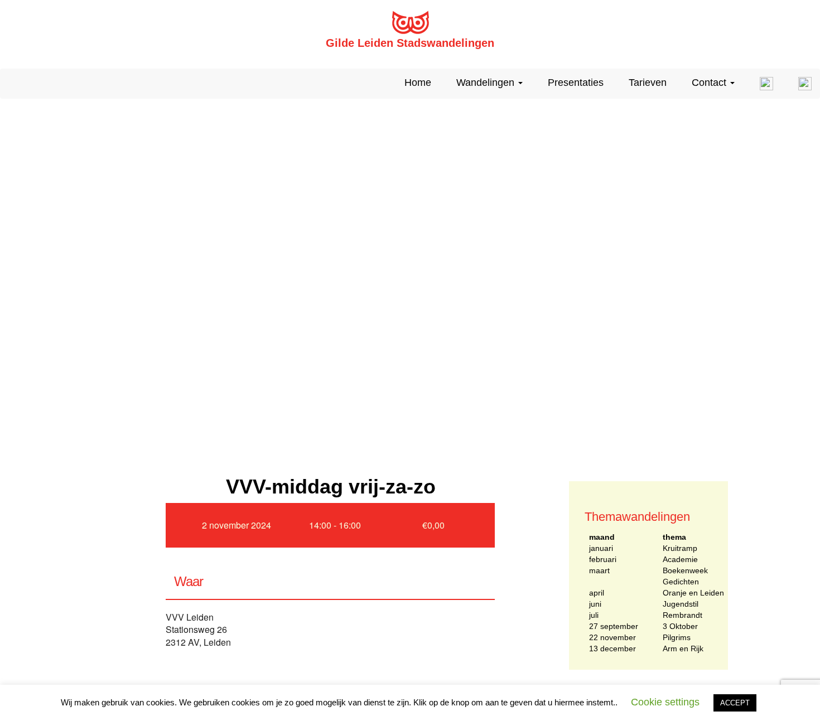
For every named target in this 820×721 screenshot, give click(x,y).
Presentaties (576, 82)
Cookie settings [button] (665, 702)
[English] (762, 84)
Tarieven (648, 82)
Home (417, 82)
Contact (710, 82)
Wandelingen (486, 82)
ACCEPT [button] (735, 703)
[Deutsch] (801, 84)
